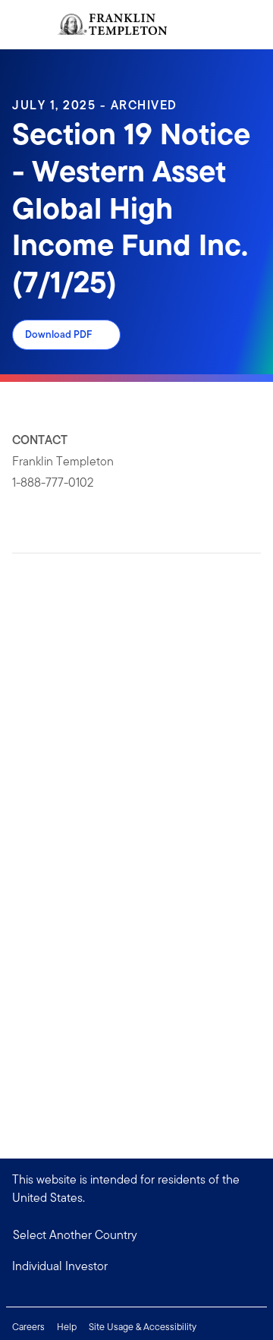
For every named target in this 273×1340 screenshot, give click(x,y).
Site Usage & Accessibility (142, 1327)
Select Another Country (75, 1235)
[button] (136, 1266)
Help (67, 1327)
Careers (28, 1327)
